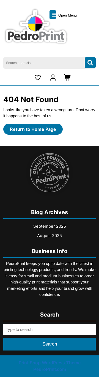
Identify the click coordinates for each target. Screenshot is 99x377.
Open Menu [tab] (67, 15)
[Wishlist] (38, 77)
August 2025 (49, 235)
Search (90, 62)
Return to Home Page (36, 130)
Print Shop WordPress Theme (50, 362)
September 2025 (49, 226)
